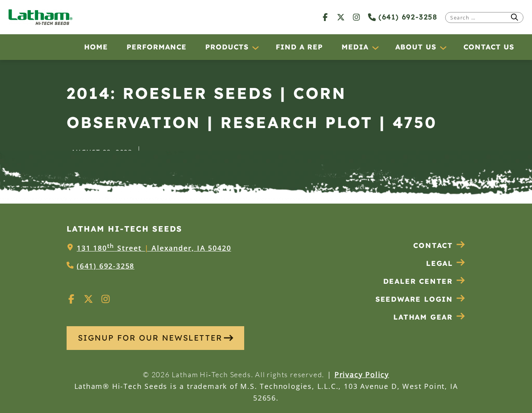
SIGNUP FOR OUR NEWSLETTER (150, 338)
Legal (439, 263)
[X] (341, 16)
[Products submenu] (255, 47)
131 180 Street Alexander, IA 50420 (154, 248)
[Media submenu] (375, 47)
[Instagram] (356, 16)
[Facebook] (325, 16)
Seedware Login (414, 299)
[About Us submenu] (443, 47)
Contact (433, 245)
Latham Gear (423, 317)
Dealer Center (418, 281)
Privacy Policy (362, 374)
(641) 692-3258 (406, 16)
